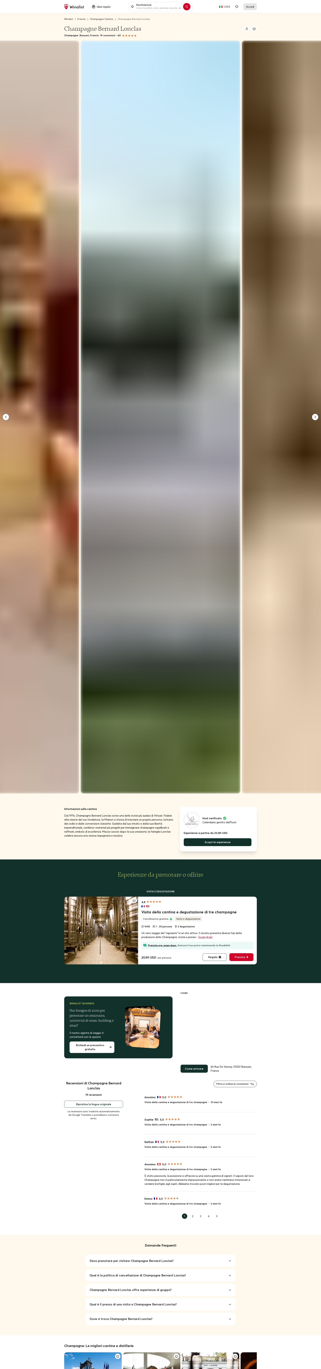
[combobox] (158, 7)
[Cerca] (186, 6)
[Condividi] (246, 28)
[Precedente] (6, 417)
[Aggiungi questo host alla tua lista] (254, 28)
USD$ (227, 6)
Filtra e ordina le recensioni (232, 1083)
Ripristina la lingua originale (93, 1104)
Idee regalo (104, 6)
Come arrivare (194, 1068)
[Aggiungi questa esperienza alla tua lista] (134, 900)
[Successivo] (315, 417)
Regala (212, 957)
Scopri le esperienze (218, 842)
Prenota (240, 957)
